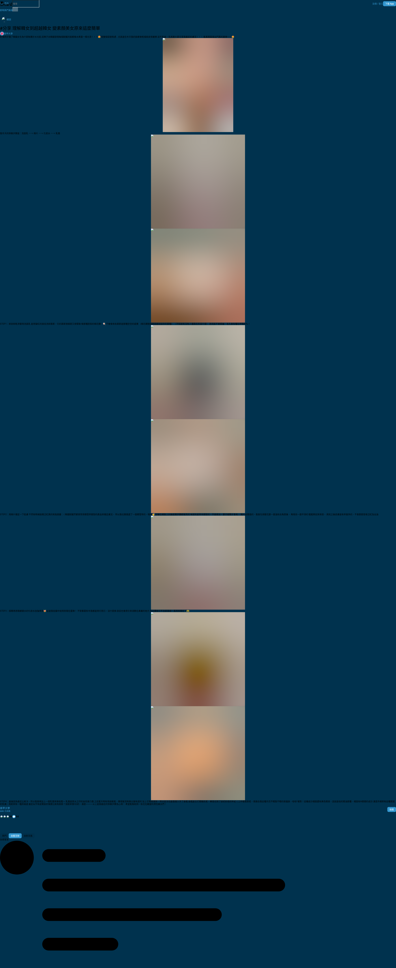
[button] (377, 3)
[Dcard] (6, 3)
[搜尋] (15, 9)
